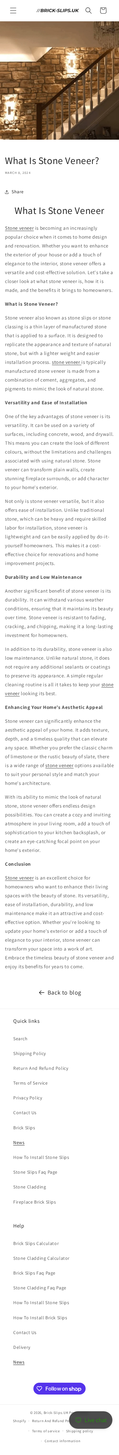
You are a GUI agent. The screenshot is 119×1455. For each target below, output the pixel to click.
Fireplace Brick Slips (34, 1202)
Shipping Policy (29, 1053)
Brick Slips (24, 1128)
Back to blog (64, 992)
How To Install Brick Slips (40, 1318)
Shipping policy (80, 1431)
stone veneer (66, 362)
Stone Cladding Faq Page (39, 1288)
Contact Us (25, 1112)
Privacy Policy (27, 1098)
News (18, 1142)
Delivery (21, 1347)
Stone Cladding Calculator (41, 1258)
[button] (13, 10)
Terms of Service (30, 1083)
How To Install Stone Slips (41, 1157)
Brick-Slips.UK (56, 1412)
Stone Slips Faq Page (35, 1172)
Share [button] (18, 192)
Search (20, 1039)
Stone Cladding (29, 1187)
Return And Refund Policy (40, 1068)
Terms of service (46, 1431)
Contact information (62, 1441)
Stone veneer (19, 228)
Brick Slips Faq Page (34, 1273)
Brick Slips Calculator (36, 1243)
